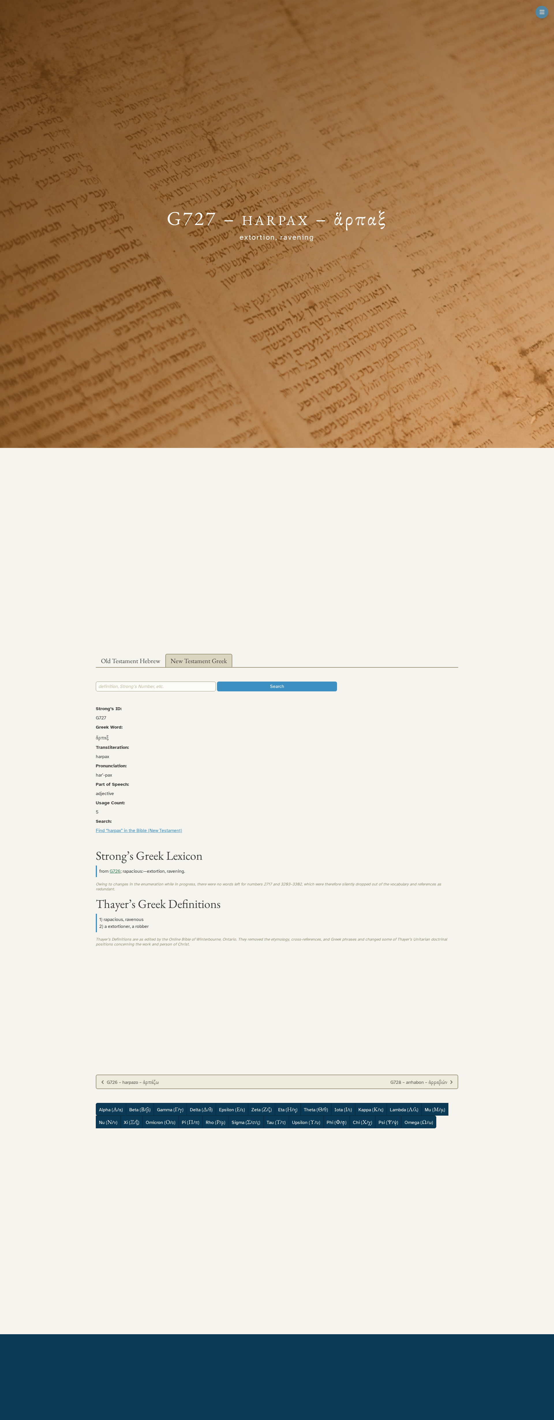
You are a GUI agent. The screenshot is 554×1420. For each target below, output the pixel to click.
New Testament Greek (199, 660)
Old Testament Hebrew (130, 660)
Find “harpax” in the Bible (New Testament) (139, 830)
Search (277, 686)
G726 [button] (115, 871)
